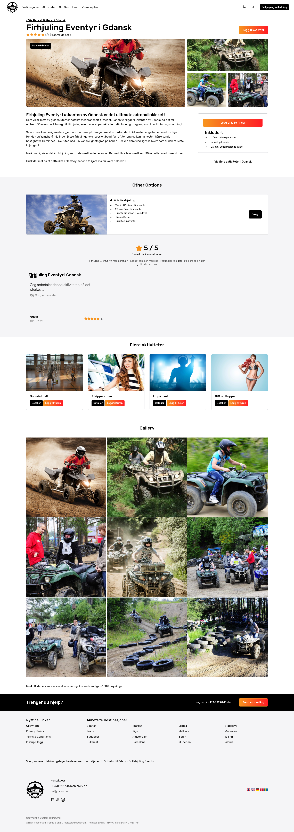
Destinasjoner (30, 7)
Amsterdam (140, 736)
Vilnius (229, 742)
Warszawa (231, 731)
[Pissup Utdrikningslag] (12, 7)
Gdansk (91, 725)
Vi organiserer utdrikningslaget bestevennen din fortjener (63, 761)
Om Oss (64, 7)
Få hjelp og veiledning (274, 7)
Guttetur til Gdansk (116, 761)
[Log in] (253, 7)
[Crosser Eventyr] (261, 789)
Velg (255, 214)
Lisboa (183, 725)
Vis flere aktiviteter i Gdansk (233, 161)
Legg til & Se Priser (233, 122)
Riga (135, 731)
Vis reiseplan (90, 7)
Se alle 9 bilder (40, 45)
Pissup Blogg (34, 742)
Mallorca (184, 731)
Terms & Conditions (38, 736)
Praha (90, 731)
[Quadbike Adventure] (253, 789)
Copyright (32, 725)
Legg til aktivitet (253, 30)
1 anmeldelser (60, 35)
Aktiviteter (49, 7)
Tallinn (229, 736)
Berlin (182, 736)
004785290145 (60, 786)
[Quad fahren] (257, 789)
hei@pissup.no (60, 791)
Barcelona (139, 742)
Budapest (93, 736)
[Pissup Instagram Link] (63, 800)
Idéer (75, 7)
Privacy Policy (35, 731)
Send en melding (253, 702)
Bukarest (92, 742)
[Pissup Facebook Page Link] (53, 800)
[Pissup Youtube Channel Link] (58, 800)
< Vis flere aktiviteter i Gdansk (46, 20)
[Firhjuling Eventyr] (248, 789)
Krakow (137, 725)
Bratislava (231, 725)
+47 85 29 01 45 (217, 702)
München (185, 742)
